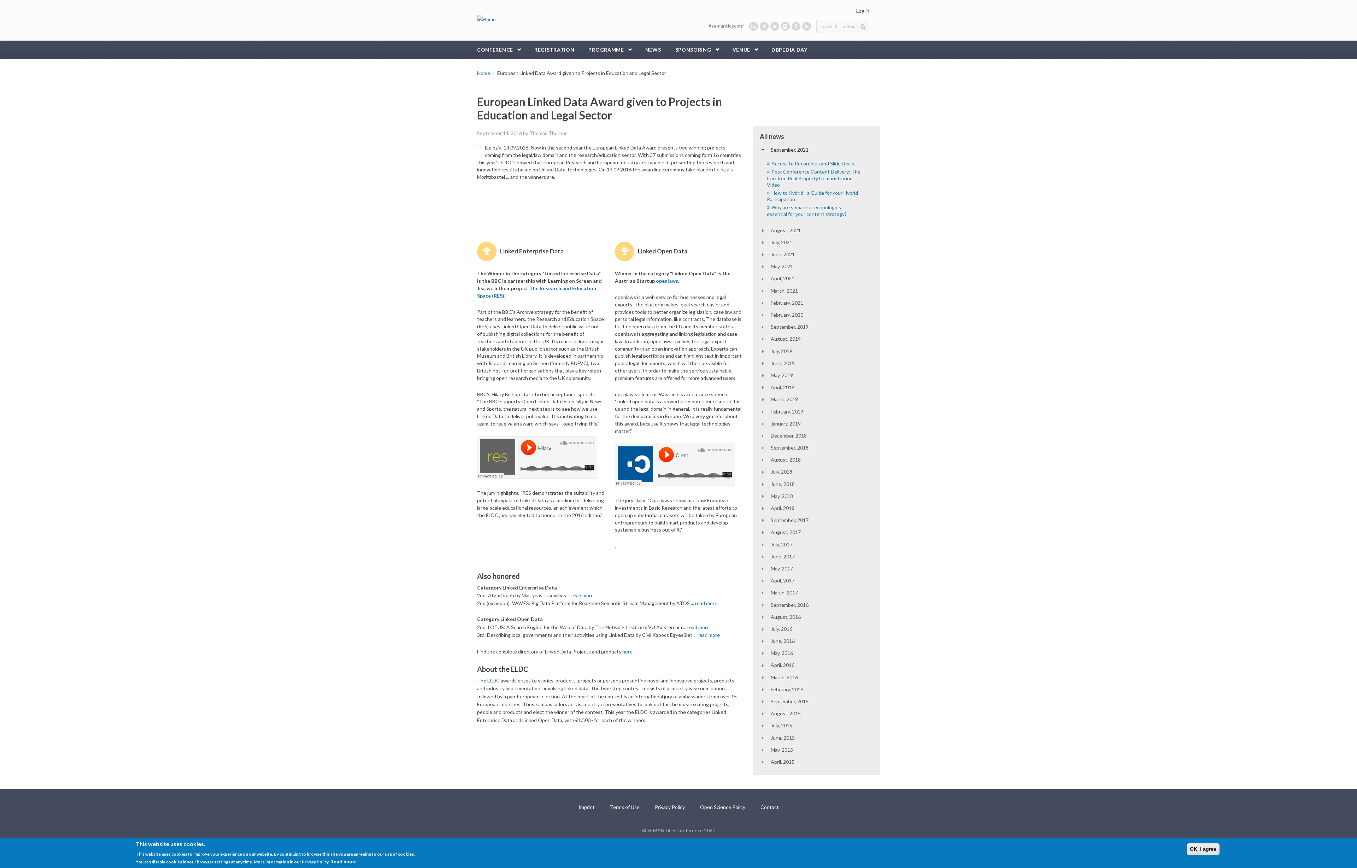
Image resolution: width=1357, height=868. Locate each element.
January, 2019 (786, 424)
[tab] (816, 150)
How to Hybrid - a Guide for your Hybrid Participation (812, 196)
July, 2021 (781, 242)
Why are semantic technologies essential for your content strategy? (807, 210)
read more (582, 595)
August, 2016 (786, 617)
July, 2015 (781, 725)
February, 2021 (787, 303)
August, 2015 (786, 713)
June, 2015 (783, 738)
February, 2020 (787, 315)
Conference (495, 50)
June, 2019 (783, 363)
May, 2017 (782, 568)
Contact (769, 807)
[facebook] (796, 26)
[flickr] (785, 26)
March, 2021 (784, 291)
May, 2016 (782, 653)
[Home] (486, 19)
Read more (343, 861)
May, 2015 (782, 750)
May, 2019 (782, 375)
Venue (742, 50)
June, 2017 (783, 556)
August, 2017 (786, 532)
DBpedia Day (789, 50)
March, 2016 (784, 677)
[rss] (806, 26)
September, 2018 (790, 448)
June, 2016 (783, 641)
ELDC (493, 681)
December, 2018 (789, 436)
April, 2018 (782, 508)
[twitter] (774, 26)
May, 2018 (782, 496)
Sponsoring (693, 50)
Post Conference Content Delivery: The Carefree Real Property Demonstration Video (813, 178)
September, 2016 (790, 605)
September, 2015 (790, 701)
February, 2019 (787, 412)
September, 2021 (790, 150)
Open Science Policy (722, 807)
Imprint (586, 807)
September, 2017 (790, 520)
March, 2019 (784, 399)
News (653, 50)
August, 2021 (786, 230)
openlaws (667, 281)
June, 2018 (783, 484)
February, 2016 (787, 689)
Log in (862, 11)
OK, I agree (1203, 849)
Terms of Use (625, 807)
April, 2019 (782, 387)
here (627, 652)
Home (483, 73)
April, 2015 (782, 762)
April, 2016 (782, 665)
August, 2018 (786, 460)
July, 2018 (781, 472)
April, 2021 (782, 278)
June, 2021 (783, 254)
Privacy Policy (670, 807)
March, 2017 (784, 593)
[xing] (764, 26)
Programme (606, 50)
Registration (554, 50)
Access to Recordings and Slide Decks (813, 163)
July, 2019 (781, 351)
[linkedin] (753, 26)
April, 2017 (782, 580)
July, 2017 (781, 544)
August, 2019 (786, 339)
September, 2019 (790, 327)
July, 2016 (781, 629)
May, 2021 (782, 266)
